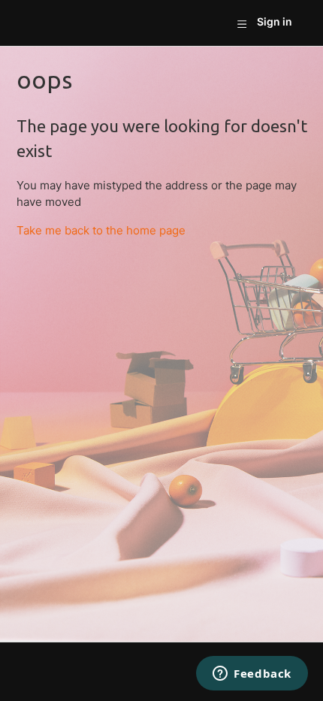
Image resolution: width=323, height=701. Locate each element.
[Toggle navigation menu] (241, 23)
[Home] (34, 23)
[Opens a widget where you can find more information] (252, 674)
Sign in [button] (274, 21)
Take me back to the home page (101, 230)
